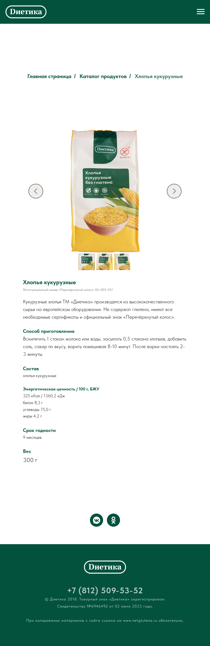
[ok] (113, 520)
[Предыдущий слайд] (35, 191)
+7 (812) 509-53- (100, 590)
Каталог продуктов (103, 76)
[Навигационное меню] (201, 11)
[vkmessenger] (96, 520)
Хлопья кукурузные (159, 76)
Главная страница (49, 76)
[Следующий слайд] (174, 191)
